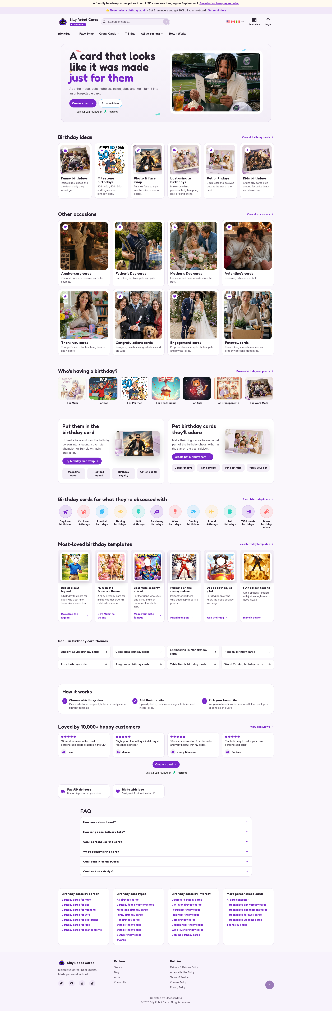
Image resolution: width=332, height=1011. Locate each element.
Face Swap (86, 33)
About (117, 977)
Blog (116, 972)
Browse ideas (110, 103)
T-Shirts (130, 33)
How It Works (177, 33)
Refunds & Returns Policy (184, 967)
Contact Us (120, 982)
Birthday (64, 33)
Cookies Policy (178, 982)
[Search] (166, 22)
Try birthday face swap (80, 461)
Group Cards (107, 33)
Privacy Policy (177, 987)
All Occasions (150, 33)
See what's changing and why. (219, 3)
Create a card (81, 103)
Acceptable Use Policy (182, 972)
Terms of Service (179, 977)
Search (118, 967)
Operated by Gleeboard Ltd (166, 997)
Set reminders (217, 10)
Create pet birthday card (190, 456)
